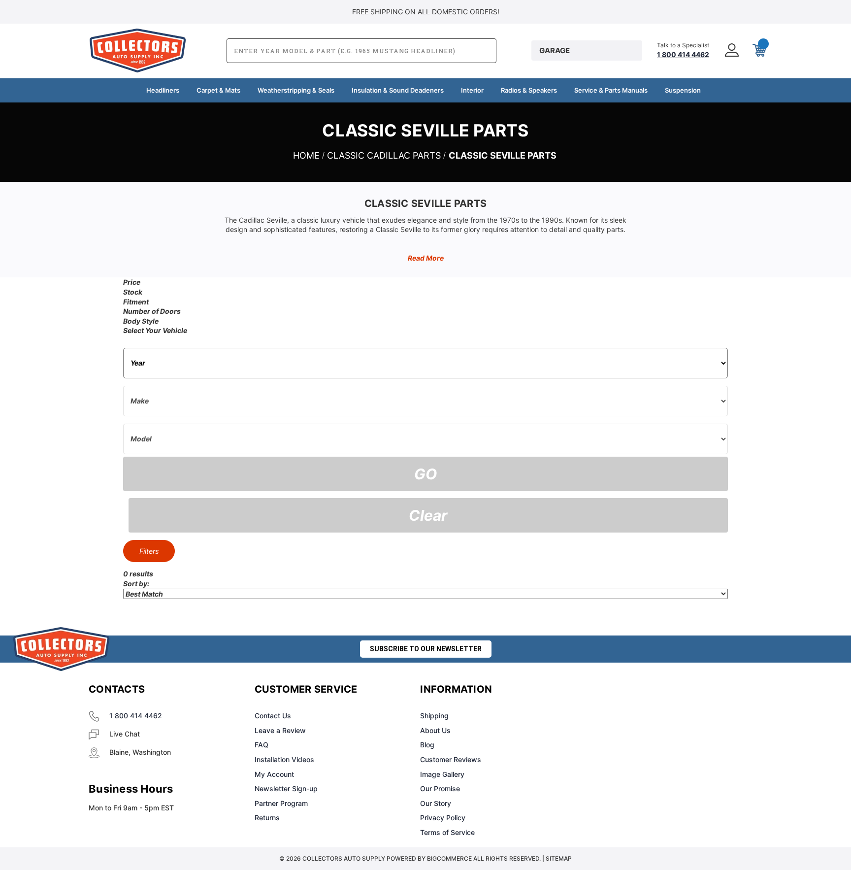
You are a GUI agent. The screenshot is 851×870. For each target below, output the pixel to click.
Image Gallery (442, 774)
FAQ (261, 744)
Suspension (683, 90)
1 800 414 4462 (135, 715)
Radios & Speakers (529, 90)
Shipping (434, 715)
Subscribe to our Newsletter (426, 649)
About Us (435, 730)
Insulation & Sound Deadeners (398, 90)
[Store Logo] (61, 649)
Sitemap (559, 858)
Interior (472, 90)
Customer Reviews (450, 759)
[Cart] (758, 50)
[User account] (731, 50)
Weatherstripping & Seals (296, 90)
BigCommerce (449, 858)
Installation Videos (284, 759)
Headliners (162, 90)
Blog (427, 744)
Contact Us (273, 715)
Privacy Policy (442, 817)
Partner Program (281, 803)
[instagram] (625, 689)
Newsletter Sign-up (286, 788)
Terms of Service (447, 832)
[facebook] (600, 689)
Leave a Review (280, 730)
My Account (274, 774)
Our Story (435, 803)
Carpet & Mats (218, 90)
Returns (267, 817)
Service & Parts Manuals (611, 90)
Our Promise (440, 788)
